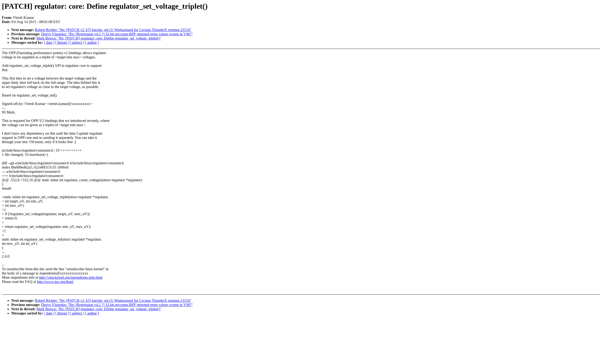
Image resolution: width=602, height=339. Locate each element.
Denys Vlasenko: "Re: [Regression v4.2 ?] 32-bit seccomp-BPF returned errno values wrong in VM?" (117, 34)
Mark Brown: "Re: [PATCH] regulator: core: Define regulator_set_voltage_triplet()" (98, 38)
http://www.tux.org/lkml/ (55, 282)
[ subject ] (77, 42)
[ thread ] (62, 42)
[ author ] (92, 42)
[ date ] (49, 42)
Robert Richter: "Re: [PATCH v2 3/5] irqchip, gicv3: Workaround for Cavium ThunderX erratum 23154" (113, 30)
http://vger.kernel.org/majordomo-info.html (70, 277)
